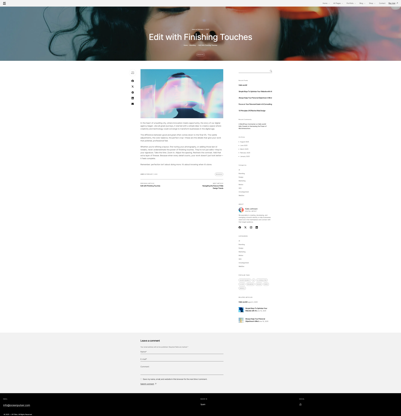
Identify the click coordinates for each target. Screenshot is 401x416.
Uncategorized (244, 192)
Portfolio (350, 3)
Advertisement (245, 280)
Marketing (242, 181)
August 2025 (244, 142)
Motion (241, 184)
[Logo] (4, 3)
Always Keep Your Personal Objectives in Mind (255, 98)
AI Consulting (262, 280)
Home (325, 3)
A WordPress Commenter (247, 124)
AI (239, 170)
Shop (371, 3)
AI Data (242, 284)
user (193, 29)
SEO (240, 188)
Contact (382, 3)
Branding (193, 45)
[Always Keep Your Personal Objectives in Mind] (241, 319)
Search (269, 71)
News (266, 284)
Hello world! (243, 85)
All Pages (337, 3)
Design (241, 177)
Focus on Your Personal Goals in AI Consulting (255, 104)
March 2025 (244, 149)
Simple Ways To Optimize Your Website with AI (255, 91)
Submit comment (147, 384)
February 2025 (245, 153)
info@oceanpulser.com (16, 405)
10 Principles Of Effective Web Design (252, 111)
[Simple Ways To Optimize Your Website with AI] (241, 308)
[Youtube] (300, 404)
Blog (361, 3)
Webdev (242, 288)
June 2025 (243, 145)
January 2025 (245, 156)
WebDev (241, 195)
